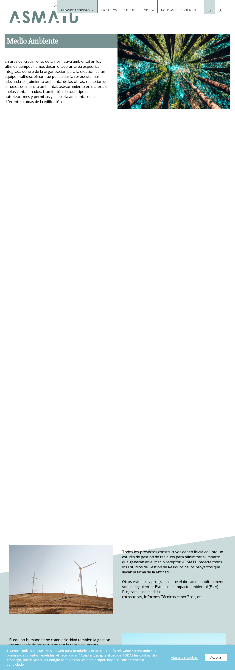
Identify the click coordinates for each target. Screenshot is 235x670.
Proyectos (109, 10)
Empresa (148, 10)
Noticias (167, 10)
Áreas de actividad (75, 10)
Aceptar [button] (215, 657)
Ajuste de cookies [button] (184, 657)
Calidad (129, 10)
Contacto (188, 10)
